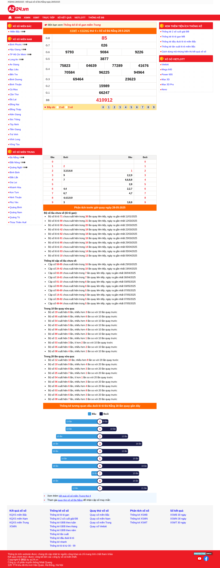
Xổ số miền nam (22, 39)
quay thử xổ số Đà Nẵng (70, 500)
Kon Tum (14, 192)
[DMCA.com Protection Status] (203, 554)
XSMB (17, 17)
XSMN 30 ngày (178, 518)
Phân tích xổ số (139, 510)
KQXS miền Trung (19, 522)
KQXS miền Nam (19, 518)
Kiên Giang (15, 114)
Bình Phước (16, 44)
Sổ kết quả (64, 17)
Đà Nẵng (14, 157)
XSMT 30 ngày (178, 522)
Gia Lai (13, 182)
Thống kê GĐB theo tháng (63, 526)
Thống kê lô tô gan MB (173, 36)
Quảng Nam (16, 212)
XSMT (36, 17)
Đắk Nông (15, 162)
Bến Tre (14, 74)
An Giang (14, 64)
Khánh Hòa (15, 187)
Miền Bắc (15, 31)
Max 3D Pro (168, 84)
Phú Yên (14, 202)
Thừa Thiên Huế (18, 222)
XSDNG (84, 30)
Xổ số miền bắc (22, 26)
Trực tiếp (48, 17)
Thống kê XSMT (138, 522)
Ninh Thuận (16, 197)
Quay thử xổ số (99, 510)
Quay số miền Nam (100, 518)
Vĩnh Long (15, 139)
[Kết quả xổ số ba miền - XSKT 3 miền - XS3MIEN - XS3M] (18, 9)
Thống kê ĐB (96, 17)
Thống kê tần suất (59, 534)
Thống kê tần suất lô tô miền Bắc (178, 46)
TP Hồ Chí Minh (18, 54)
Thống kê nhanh (58, 541)
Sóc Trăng (15, 119)
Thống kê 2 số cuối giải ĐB (175, 31)
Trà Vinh (14, 134)
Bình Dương (16, 79)
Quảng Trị (15, 217)
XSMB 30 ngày (178, 514)
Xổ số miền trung (24, 152)
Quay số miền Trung (100, 522)
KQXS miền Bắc (18, 514)
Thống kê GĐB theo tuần (63, 522)
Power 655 (167, 74)
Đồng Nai (14, 104)
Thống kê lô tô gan (59, 514)
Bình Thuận (16, 84)
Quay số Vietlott (98, 526)
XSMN (27, 17)
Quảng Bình (16, 207)
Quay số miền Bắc (100, 514)
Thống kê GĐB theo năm (63, 530)
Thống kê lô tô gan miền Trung (82, 25)
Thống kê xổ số (59, 510)
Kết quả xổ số (18, 510)
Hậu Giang (15, 49)
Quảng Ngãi (16, 167)
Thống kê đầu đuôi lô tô (62, 538)
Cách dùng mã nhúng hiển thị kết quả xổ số (184, 51)
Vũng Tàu (15, 144)
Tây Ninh (14, 124)
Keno (164, 89)
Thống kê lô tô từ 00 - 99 (62, 545)
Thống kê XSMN (139, 518)
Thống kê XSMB (139, 514)
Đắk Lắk (14, 177)
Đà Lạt (13, 99)
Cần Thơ (14, 94)
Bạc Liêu (14, 69)
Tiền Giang (15, 129)
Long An (14, 59)
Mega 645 (167, 69)
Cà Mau (14, 89)
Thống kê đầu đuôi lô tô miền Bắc (179, 41)
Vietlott (80, 17)
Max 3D (166, 79)
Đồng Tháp (15, 109)
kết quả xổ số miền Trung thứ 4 (75, 496)
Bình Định (15, 172)
